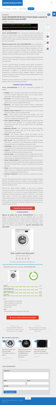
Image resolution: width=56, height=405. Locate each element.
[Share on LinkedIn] (47, 47)
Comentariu (7, 370)
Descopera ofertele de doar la (20, 27)
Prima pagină (6, 8)
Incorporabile (22, 8)
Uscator (14, 8)
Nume (5, 380)
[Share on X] (47, 29)
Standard (31, 8)
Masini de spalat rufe (12, 3)
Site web (6, 386)
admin (5, 21)
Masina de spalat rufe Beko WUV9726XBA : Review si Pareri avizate (41, 351)
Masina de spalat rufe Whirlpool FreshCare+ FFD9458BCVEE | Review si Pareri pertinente (24, 353)
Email (29, 380)
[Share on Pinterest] (47, 41)
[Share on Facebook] (47, 35)
